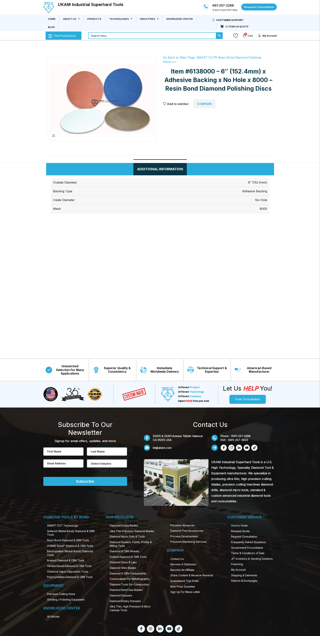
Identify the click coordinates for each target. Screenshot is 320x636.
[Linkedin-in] (160, 628)
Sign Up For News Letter (185, 591)
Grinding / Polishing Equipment (65, 599)
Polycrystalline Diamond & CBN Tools (70, 577)
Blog (51, 27)
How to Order (239, 525)
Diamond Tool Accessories (186, 530)
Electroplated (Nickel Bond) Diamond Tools (70, 553)
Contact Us (177, 558)
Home (51, 18)
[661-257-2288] (206, 6)
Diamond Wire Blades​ (123, 567)
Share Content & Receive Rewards (191, 575)
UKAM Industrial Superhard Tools (90, 4)
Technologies (119, 18)
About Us (69, 18)
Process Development (184, 536)
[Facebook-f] (141, 628)
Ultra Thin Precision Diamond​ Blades (132, 531)
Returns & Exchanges (244, 580)
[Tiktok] (178, 628)
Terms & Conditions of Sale (248, 553)
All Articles (53, 616)
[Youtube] (169, 628)
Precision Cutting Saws (61, 594)
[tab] (160, 169)
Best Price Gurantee (182, 586)
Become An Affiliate (182, 569)
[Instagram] (150, 628)
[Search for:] (152, 35)
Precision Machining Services (188, 541)
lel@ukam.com (162, 447)
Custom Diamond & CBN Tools (128, 556)
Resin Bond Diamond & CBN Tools (68, 540)
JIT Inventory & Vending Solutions (252, 558)
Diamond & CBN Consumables (128, 573)
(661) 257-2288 (241, 436)
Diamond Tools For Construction (129, 584)
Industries (147, 18)
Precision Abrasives (182, 525)
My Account (238, 569)
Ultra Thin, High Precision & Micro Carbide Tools (130, 608)
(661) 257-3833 (238, 440)
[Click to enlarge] (53, 135)
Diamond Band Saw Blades (126, 589)
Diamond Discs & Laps (123, 562)
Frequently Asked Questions (248, 542)
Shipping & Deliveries (244, 575)
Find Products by (65, 35)
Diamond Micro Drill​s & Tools (127, 536)
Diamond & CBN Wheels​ (124, 551)
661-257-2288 (223, 5)
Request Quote (240, 531)
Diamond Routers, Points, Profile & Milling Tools (131, 544)
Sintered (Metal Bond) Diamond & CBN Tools (71, 533)
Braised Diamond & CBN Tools (65, 560)
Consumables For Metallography (129, 578)
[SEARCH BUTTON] (219, 35)
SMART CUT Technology (62, 525)
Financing (237, 564)
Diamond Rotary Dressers (125, 601)
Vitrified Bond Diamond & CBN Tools (69, 566)
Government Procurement (247, 547)
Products (94, 18)
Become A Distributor (183, 564)
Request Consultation (244, 536)
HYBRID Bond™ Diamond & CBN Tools (70, 545)
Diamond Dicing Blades (124, 525)
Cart (250, 35)
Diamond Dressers (121, 595)
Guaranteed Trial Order (184, 580)
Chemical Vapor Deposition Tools (67, 571)
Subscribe (85, 481)
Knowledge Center (179, 18)
